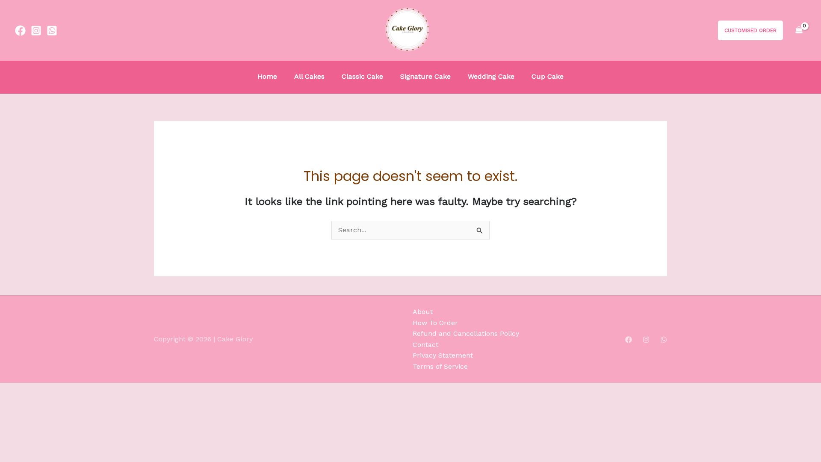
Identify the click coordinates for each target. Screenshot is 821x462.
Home (267, 76)
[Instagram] (36, 30)
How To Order (435, 323)
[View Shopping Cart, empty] (798, 31)
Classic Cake (362, 76)
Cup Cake (548, 76)
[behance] (52, 30)
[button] (744, 30)
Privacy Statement (443, 355)
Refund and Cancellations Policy (466, 333)
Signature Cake (425, 76)
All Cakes (309, 76)
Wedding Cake (491, 76)
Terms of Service (440, 366)
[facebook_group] (20, 30)
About (423, 312)
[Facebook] (628, 339)
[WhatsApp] (663, 339)
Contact (425, 345)
